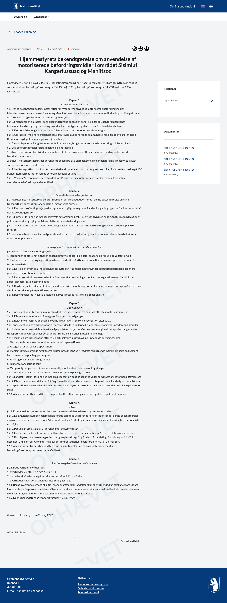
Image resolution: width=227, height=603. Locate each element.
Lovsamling (20, 16)
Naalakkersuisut (88, 592)
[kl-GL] (203, 6)
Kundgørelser (41, 16)
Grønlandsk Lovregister (93, 584)
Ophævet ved (171, 100)
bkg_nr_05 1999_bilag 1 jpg (179, 147)
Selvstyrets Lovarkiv (91, 588)
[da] (211, 6)
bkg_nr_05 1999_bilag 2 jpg (179, 158)
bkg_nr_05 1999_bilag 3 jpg (179, 169)
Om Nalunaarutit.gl (182, 6)
